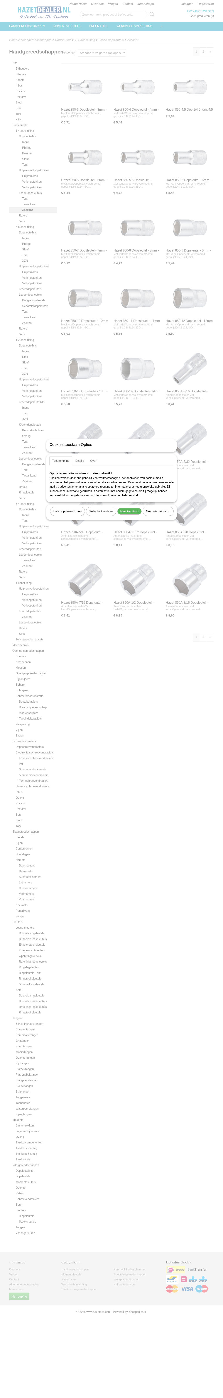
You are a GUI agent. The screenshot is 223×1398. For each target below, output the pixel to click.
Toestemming (60, 460)
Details (79, 460)
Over (93, 460)
